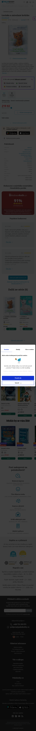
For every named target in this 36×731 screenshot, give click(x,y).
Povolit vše (18, 378)
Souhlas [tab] (6, 349)
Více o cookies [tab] (29, 349)
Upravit (17, 383)
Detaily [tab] (18, 349)
